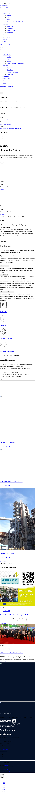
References (6, 35)
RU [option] (4, 789)
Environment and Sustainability (15, 22)
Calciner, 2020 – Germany (7, 442)
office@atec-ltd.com (5, 5)
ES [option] (4, 785)
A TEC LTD (6, 446)
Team (8, 17)
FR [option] (4, 787)
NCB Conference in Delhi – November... (11, 653)
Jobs (4, 41)
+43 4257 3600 (4, 7)
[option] (19, 783)
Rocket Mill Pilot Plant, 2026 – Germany (11, 482)
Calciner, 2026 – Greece (7, 553)
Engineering (10, 26)
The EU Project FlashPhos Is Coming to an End (14, 615)
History (9, 19)
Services (5, 24)
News (5, 39)
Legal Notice (6, 769)
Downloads (6, 37)
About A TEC (7, 13)
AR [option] (4, 791)
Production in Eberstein (7, 351)
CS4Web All (8, 765)
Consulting (10, 28)
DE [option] (4, 783)
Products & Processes (12, 30)
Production (10, 32)
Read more (3, 623)
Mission (9, 15)
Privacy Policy (7, 771)
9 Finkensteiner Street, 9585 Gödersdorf (10, 128)
